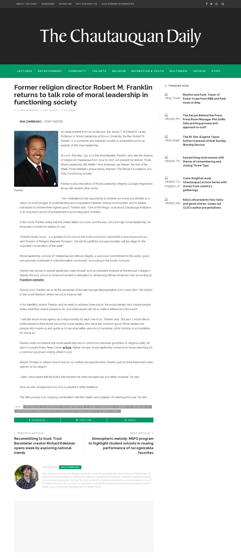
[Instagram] (216, 4)
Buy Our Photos (86, 4)
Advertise (65, 4)
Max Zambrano (29, 110)
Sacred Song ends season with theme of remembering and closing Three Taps (203, 161)
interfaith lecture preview (64, 407)
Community (77, 71)
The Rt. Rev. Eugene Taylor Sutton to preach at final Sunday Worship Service (204, 140)
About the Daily (26, 4)
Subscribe (48, 4)
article (67, 347)
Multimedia (179, 71)
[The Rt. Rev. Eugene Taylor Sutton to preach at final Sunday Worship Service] (172, 142)
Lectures (24, 71)
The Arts (99, 71)
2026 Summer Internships (118, 4)
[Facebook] (207, 4)
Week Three (111, 411)
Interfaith (32, 407)
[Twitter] (211, 4)
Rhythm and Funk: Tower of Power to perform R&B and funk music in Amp (204, 98)
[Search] (223, 4)
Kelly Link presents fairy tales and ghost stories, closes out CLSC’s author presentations (203, 203)
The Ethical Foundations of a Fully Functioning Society (57, 411)
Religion (119, 71)
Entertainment (50, 71)
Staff (216, 71)
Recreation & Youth (148, 71)
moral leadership (101, 407)
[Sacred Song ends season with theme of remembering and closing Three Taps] (172, 163)
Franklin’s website (32, 279)
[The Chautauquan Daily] (120, 37)
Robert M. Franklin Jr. (134, 407)
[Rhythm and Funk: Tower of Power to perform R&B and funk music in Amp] (172, 100)
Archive (199, 71)
